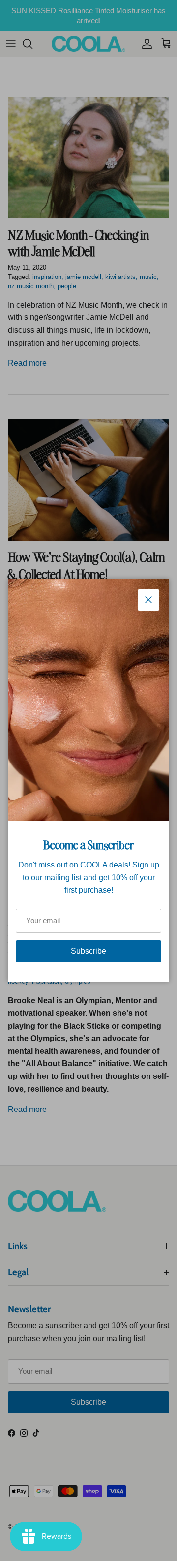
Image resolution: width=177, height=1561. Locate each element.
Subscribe (88, 951)
